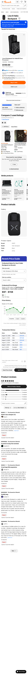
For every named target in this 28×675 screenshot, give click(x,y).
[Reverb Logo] (7, 2)
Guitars (13, 8)
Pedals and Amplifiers (21, 8)
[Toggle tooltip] (16, 29)
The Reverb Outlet (6, 8)
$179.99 (22, 338)
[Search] (25, 5)
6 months (11, 318)
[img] (18, 93)
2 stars (3, 396)
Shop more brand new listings (13, 100)
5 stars (3, 390)
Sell (17, 1)
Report (4, 435)
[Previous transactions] (22, 361)
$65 (21, 349)
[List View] (5, 123)
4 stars (3, 392)
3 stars (3, 394)
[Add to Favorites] (19, 18)
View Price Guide (7, 370)
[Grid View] (2, 123)
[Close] (25, 22)
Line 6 (13, 243)
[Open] (24, 271)
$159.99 (22, 335)
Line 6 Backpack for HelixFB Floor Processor (12, 59)
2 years (23, 318)
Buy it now (14, 82)
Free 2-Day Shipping (7, 66)
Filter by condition (6, 277)
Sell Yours (20, 370)
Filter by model (5, 268)
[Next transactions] (25, 361)
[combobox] (12, 271)
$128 (21, 347)
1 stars (3, 399)
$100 (21, 345)
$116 (21, 342)
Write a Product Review (13, 386)
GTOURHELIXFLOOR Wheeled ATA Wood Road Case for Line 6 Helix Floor (6, 192)
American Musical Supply (10, 93)
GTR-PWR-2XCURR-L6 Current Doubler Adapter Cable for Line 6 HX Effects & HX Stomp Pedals (19, 192)
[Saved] (22, 2)
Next (13, 551)
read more (16, 430)
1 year (17, 318)
